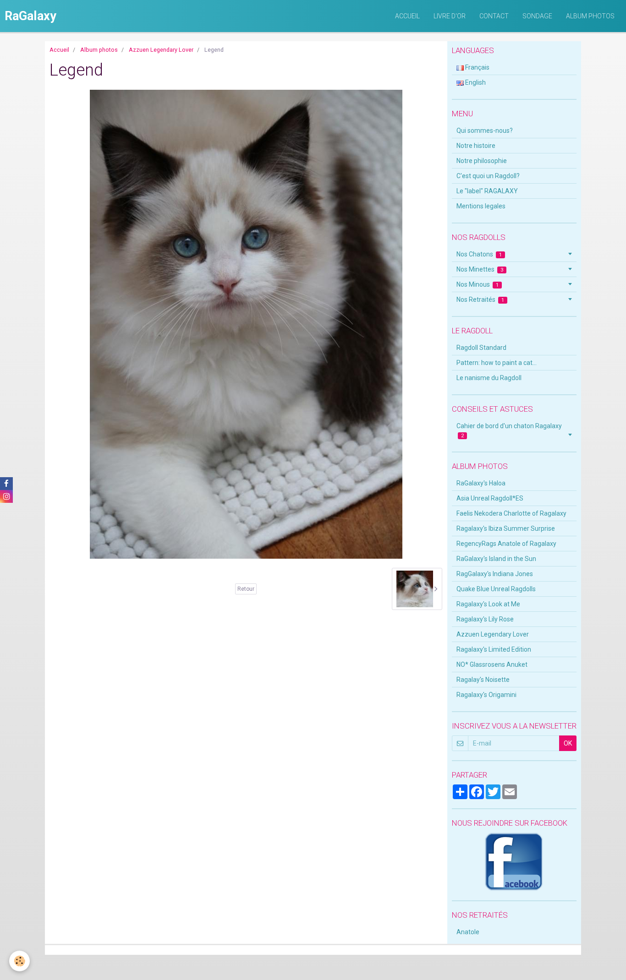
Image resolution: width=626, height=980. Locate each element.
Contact (494, 16)
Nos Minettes (480, 269)
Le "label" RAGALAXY (487, 191)
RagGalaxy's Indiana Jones (494, 573)
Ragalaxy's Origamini (486, 694)
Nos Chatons (479, 254)
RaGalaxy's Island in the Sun (496, 558)
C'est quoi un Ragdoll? (488, 176)
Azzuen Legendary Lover (161, 49)
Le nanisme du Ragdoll (489, 377)
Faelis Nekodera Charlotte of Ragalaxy (511, 513)
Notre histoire (475, 145)
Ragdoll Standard (481, 347)
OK (568, 743)
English (475, 82)
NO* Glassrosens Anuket (491, 664)
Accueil (407, 16)
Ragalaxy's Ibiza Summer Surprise (505, 528)
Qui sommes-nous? (484, 130)
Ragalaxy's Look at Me (488, 604)
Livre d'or (450, 16)
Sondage (537, 16)
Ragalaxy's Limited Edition (493, 649)
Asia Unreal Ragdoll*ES (489, 498)
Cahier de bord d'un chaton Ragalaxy (509, 430)
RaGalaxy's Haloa (480, 483)
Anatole (467, 932)
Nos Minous (477, 284)
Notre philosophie (481, 160)
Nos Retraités (480, 299)
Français (476, 67)
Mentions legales (480, 206)
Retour (245, 589)
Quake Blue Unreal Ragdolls (496, 589)
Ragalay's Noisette (483, 679)
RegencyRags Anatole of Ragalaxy (506, 543)
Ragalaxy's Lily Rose (485, 619)
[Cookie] (19, 961)
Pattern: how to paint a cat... (496, 362)
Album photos (590, 16)
